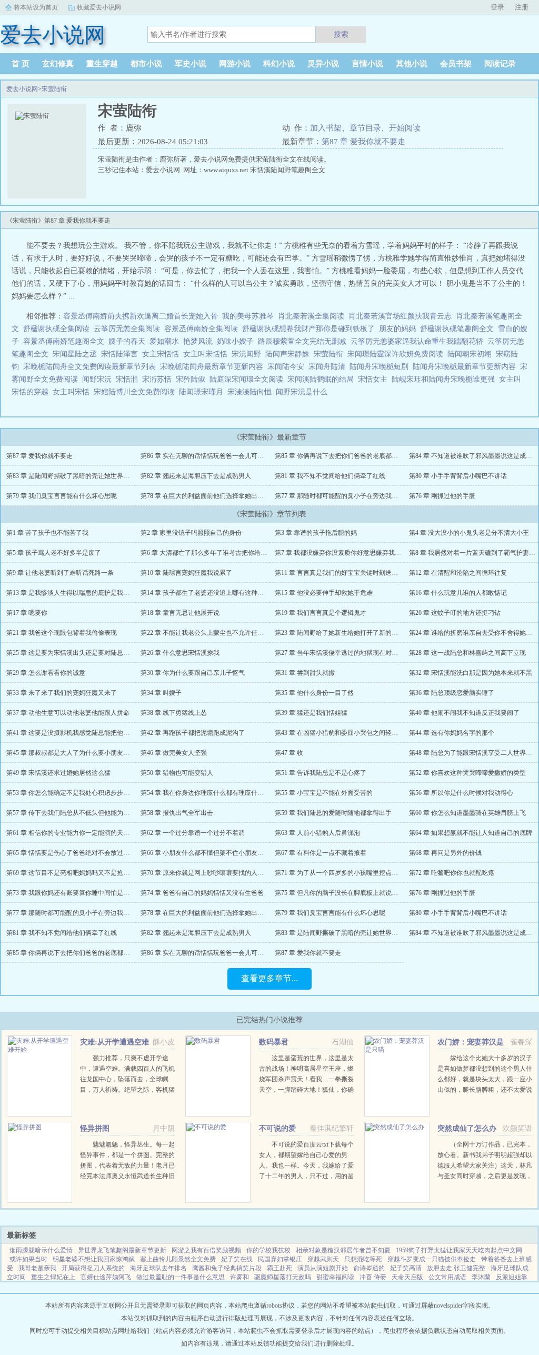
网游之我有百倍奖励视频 (206, 1250)
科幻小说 (279, 63)
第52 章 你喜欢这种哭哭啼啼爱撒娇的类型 (467, 772)
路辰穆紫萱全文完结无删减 (302, 341)
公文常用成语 (447, 1277)
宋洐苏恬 (159, 379)
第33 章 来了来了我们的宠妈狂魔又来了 (61, 692)
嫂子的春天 (126, 341)
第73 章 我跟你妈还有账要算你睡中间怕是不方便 (74, 892)
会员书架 (456, 63)
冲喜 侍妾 (373, 1277)
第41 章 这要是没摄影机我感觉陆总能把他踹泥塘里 (77, 732)
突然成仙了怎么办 (466, 1128)
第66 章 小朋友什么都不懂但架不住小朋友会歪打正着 (215, 852)
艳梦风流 (198, 341)
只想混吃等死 (363, 1259)
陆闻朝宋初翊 (471, 354)
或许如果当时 (28, 1259)
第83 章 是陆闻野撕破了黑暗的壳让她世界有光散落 (77, 476)
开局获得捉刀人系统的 (93, 1268)
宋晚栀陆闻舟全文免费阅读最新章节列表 (91, 367)
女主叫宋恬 (73, 392)
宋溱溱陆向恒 (251, 392)
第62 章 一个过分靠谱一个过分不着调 (193, 832)
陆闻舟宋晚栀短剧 (381, 367)
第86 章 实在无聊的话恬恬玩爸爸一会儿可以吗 (205, 456)
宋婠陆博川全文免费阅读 (136, 392)
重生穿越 (102, 63)
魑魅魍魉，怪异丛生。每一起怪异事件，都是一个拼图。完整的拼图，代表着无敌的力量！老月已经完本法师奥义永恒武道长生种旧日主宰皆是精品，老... (127, 1165)
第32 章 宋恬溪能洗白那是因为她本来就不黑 (470, 672)
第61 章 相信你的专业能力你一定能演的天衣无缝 (74, 832)
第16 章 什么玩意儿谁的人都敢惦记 (458, 592)
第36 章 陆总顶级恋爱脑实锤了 (451, 692)
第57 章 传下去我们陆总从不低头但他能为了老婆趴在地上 (86, 812)
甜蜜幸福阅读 (335, 1277)
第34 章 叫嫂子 (161, 692)
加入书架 (326, 128)
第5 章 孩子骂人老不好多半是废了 (53, 552)
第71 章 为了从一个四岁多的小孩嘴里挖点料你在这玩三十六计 (361, 872)
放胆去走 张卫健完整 (456, 1268)
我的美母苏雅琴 (248, 316)
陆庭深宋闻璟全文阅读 (248, 379)
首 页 (20, 63)
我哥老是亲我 (37, 1268)
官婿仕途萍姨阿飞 (106, 1277)
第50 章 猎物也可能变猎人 (177, 772)
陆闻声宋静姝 (289, 354)
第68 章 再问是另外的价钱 (445, 852)
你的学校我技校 (268, 1250)
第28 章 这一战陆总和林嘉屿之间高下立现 (467, 652)
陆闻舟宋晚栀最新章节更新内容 (466, 367)
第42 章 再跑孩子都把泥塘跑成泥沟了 (193, 732)
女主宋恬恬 (162, 354)
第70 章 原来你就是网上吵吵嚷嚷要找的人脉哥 (205, 872)
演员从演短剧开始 (322, 1268)
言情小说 (367, 63)
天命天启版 (407, 1277)
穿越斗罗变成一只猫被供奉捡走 (431, 1259)
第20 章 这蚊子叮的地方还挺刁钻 (455, 612)
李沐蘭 (481, 1277)
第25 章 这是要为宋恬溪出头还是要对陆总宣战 (71, 652)
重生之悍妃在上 (53, 1277)
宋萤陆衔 (54, 89)
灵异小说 (323, 63)
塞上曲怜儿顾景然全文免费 (178, 1259)
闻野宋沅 (99, 379)
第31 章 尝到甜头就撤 (305, 672)
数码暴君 (273, 1042)
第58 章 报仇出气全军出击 (177, 812)
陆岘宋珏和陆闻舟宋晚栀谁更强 (445, 379)
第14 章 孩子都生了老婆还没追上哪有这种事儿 (205, 592)
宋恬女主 (375, 379)
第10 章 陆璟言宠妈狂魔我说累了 (186, 572)
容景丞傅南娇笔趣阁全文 (63, 341)
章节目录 (365, 128)
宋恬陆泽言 (121, 354)
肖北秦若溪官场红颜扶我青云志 (400, 316)
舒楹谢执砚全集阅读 (56, 329)
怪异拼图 (94, 1128)
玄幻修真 (58, 63)
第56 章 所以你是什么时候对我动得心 (461, 792)
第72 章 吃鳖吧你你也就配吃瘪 (451, 872)
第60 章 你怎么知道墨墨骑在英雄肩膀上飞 (467, 812)
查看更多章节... (269, 978)
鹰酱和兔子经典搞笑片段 (227, 1268)
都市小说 (146, 63)
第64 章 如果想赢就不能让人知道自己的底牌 (470, 832)
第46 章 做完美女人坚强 (174, 752)
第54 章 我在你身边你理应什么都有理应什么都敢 (208, 792)
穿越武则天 (323, 1259)
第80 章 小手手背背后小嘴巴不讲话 (458, 476)
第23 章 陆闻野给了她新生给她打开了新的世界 (339, 632)
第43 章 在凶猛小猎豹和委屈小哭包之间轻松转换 (343, 732)
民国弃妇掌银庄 (280, 1259)
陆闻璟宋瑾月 (203, 392)
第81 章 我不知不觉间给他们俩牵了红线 (330, 476)
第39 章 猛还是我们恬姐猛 (311, 712)
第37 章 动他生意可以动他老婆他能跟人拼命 (67, 712)
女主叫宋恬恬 (207, 354)
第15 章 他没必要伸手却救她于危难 (324, 592)
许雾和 (239, 1277)
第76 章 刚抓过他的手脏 (442, 496)
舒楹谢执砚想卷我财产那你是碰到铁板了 (308, 329)
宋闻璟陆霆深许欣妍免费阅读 (397, 354)
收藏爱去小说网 (99, 7)
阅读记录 (500, 63)
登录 (497, 7)
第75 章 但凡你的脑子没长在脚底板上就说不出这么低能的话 (358, 892)
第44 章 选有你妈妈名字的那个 (451, 732)
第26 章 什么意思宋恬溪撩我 (180, 652)
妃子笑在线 (237, 1259)
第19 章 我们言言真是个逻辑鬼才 (320, 612)
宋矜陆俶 (192, 379)
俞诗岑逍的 (369, 1268)
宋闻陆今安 (287, 367)
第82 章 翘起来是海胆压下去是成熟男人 (196, 476)
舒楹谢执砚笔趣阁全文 (457, 329)
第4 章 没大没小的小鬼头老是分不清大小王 (469, 532)
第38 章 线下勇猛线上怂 (174, 712)
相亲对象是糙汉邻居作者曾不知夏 (343, 1250)
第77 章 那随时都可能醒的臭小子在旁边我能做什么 (346, 496)
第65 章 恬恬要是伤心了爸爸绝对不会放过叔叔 (71, 852)
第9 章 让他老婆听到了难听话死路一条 (60, 572)
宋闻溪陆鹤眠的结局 (322, 379)
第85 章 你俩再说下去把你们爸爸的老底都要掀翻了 (346, 456)
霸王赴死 (279, 1268)
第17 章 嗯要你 (26, 612)
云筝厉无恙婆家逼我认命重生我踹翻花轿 (417, 341)
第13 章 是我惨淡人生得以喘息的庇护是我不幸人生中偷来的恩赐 (96, 592)
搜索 (341, 34)
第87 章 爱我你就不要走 (363, 141)
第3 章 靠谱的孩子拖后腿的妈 (316, 532)
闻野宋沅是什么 (304, 392)
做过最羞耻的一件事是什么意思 (180, 1277)
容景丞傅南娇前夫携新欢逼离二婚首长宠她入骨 (140, 316)
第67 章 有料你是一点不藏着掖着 (320, 852)
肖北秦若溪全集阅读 (311, 316)
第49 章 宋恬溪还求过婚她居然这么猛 (58, 772)
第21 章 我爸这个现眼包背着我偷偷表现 (61, 632)
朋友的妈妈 (397, 329)
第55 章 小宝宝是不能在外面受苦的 (324, 792)
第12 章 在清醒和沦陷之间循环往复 (458, 572)
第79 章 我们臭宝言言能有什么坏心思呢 (61, 496)
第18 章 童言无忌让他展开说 (180, 612)
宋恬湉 (129, 379)
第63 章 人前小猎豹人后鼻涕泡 (317, 832)
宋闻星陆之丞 (77, 354)
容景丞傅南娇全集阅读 (201, 329)
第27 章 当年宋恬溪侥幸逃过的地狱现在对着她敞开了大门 (355, 652)
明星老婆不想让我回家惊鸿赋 (94, 1259)
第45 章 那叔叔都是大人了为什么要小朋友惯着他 (74, 752)
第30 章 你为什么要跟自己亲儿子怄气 (193, 672)
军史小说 (190, 63)
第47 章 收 (289, 752)
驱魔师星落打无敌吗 (282, 1277)
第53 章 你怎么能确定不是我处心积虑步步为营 (71, 792)
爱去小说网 (22, 89)
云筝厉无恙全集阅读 (127, 329)
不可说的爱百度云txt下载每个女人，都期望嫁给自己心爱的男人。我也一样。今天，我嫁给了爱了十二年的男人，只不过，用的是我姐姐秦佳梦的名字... (306, 1165)
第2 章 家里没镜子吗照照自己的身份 (191, 532)
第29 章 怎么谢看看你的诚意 (45, 672)
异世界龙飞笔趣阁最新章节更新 (122, 1250)
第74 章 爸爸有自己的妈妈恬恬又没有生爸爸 (202, 892)
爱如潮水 (164, 341)
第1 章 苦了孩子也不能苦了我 (47, 532)
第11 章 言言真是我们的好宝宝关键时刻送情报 (339, 572)
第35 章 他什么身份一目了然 (314, 692)
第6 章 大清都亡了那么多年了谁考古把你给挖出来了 (213, 552)
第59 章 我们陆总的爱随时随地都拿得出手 (333, 812)
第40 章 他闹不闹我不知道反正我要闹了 (464, 712)
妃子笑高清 (406, 1268)
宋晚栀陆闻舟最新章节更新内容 (213, 367)
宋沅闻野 (248, 354)
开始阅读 (405, 128)
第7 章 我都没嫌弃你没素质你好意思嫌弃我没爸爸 (344, 552)
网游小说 (235, 63)
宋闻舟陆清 (329, 367)
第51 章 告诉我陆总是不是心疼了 (320, 772)
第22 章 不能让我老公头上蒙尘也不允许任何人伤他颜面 (218, 632)
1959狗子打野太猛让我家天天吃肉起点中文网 (459, 1250)
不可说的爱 (277, 1128)
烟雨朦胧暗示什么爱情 (41, 1250)
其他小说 (411, 63)
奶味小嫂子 (235, 341)
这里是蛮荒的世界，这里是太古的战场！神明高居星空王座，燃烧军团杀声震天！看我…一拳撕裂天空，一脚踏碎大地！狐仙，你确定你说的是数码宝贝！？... (306, 1079)
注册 (521, 7)
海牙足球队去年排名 (158, 1268)
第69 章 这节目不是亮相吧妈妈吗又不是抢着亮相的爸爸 (83, 872)
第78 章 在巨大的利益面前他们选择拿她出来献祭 (208, 496)
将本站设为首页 (36, 7)
